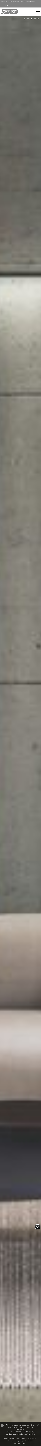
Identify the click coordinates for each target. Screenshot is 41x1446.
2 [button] (28, 18)
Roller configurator (14, 1)
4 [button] (35, 18)
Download (4, 1)
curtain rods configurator (28, 1)
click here (31, 1438)
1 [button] (24, 18)
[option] (20, 731)
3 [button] (31, 18)
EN (7, 5)
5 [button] (38, 18)
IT (5, 5)
